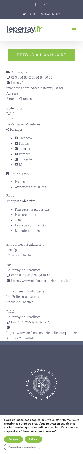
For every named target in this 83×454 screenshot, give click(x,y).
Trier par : (20, 201)
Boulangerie (19, 72)
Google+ (24, 148)
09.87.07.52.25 (40, 322)
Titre (18, 220)
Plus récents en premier (33, 209)
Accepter (13, 439)
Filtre (10, 195)
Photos (20, 181)
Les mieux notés (27, 230)
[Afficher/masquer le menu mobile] (74, 29)
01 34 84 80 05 (42, 77)
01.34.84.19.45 (40, 275)
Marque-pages (20, 173)
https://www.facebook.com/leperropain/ (41, 280)
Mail (22, 164)
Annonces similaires (30, 187)
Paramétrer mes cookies (22, 447)
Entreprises (14, 244)
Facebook (25, 138)
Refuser (33, 439)
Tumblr (24, 154)
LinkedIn (25, 159)
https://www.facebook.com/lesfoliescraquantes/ (41, 333)
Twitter (24, 143)
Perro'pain (14, 250)
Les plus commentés (30, 225)
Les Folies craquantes (22, 296)
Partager (15, 129)
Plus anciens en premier (33, 214)
